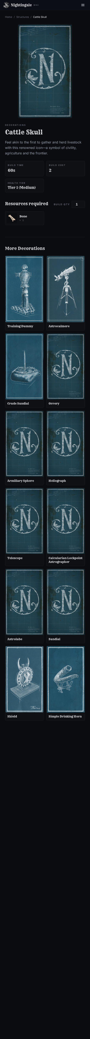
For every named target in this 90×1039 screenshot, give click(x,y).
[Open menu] (83, 5)
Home (8, 16)
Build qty (62, 204)
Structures (22, 16)
